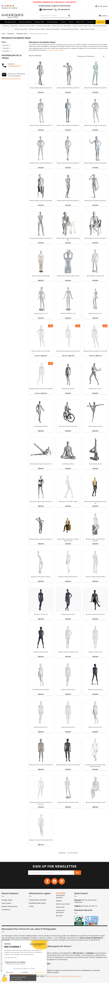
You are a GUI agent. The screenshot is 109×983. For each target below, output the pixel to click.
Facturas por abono (63, 904)
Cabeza (63, 22)
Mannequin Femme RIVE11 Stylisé (68, 501)
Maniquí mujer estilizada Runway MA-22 (41, 238)
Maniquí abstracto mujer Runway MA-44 (41, 163)
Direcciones (60, 907)
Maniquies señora (10, 22)
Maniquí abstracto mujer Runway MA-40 (95, 88)
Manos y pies (80, 22)
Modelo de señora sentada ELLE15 (95, 614)
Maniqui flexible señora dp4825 (41, 276)
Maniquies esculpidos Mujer (27, 25)
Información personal (60, 896)
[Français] (5, 5)
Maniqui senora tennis (95, 388)
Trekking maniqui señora (41, 426)
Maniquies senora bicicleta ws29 (68, 426)
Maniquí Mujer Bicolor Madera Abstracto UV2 (95, 502)
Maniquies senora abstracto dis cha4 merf (41, 388)
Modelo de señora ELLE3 (68, 689)
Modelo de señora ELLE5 (95, 727)
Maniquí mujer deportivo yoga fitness (40, 464)
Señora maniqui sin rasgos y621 (95, 276)
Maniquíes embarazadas (53, 29)
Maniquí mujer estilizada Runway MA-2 (95, 200)
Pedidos (59, 901)
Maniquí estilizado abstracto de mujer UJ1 (40, 539)
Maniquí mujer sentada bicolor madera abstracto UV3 (68, 540)
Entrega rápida (7, 900)
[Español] (10, 5)
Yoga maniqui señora (68, 464)
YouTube (54, 881)
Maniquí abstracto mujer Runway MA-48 (41, 200)
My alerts (59, 916)
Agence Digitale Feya (20, 980)
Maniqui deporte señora (95, 426)
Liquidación (100, 22)
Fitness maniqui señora (95, 464)
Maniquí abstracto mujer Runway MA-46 (95, 163)
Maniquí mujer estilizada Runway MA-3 (41, 88)
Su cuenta (60, 893)
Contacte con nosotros (9, 8)
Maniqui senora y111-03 (40, 313)
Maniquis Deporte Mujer (99, 25)
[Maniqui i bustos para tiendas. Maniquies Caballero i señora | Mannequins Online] (13, 16)
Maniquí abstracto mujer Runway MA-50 (68, 125)
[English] (2, 5)
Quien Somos (6, 903)
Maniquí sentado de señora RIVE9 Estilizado (95, 540)
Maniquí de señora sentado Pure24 (95, 802)
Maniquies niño (39, 22)
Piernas (71, 22)
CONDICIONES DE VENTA (38, 900)
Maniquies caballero (25, 22)
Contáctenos (6, 910)
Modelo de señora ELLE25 (41, 652)
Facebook (47, 881)
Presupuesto (47, 9)
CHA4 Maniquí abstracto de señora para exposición (41, 803)
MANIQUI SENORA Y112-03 (68, 313)
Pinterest (62, 881)
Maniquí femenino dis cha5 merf (41, 351)
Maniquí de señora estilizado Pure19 (68, 802)
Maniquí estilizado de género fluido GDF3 (68, 765)
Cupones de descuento (60, 911)
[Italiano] (13, 5)
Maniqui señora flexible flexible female (68, 276)
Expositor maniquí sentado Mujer (82, 25)
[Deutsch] (8, 5)
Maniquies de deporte (68, 388)
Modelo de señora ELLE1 (41, 727)
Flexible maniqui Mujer (21, 29)
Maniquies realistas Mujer (44, 25)
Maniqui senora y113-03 (95, 313)
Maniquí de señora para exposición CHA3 (40, 840)
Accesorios (90, 22)
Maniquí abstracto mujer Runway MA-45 (68, 163)
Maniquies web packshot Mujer (70, 29)
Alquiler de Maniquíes (9, 906)
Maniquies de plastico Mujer (37, 29)
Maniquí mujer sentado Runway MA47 (95, 238)
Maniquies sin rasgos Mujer (10, 25)
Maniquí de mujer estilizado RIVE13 (95, 576)
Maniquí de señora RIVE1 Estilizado (41, 576)
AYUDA (31, 906)
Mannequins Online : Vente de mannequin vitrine (63, 976)
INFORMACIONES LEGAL (37, 903)
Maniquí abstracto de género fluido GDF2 (41, 765)
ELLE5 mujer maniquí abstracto (40, 689)
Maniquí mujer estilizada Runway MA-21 (68, 200)
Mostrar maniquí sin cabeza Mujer (61, 25)
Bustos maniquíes (52, 22)
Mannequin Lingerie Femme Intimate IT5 (41, 501)
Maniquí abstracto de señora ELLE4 (68, 652)
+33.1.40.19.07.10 (63, 9)
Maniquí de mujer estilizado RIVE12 (68, 576)
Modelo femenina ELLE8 (68, 614)
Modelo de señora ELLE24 (95, 689)
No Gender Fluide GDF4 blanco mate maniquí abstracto (95, 765)
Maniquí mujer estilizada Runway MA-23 (68, 88)
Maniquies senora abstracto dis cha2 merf (95, 351)
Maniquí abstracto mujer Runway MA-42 (95, 125)
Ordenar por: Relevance (85, 56)
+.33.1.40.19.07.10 (14, 66)
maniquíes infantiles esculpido (55, 50)
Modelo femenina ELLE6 (95, 652)
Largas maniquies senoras (87, 29)
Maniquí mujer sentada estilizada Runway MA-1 (68, 239)
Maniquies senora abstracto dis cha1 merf (68, 351)
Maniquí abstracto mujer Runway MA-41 (41, 125)
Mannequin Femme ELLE (41, 614)
